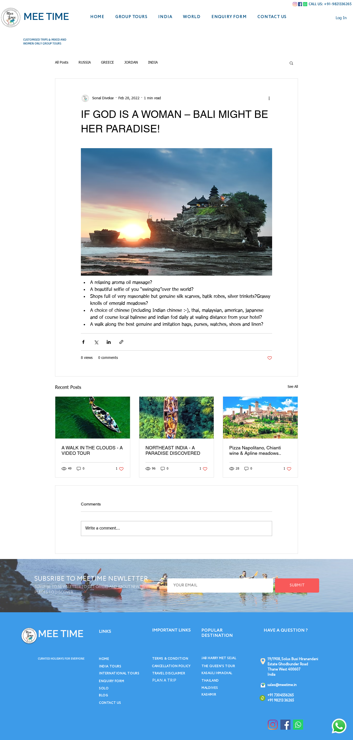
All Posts (61, 62)
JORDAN (131, 62)
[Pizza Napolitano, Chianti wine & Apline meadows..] (260, 418)
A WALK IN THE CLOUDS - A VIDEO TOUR (92, 450)
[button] (291, 63)
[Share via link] (121, 341)
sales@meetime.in (282, 685)
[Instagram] (295, 4)
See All (293, 387)
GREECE (107, 62)
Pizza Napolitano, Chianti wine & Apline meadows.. (255, 450)
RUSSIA (85, 62)
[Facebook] (300, 4)
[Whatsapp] (305, 4)
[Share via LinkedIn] (108, 341)
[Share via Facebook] (83, 341)
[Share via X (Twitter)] (96, 341)
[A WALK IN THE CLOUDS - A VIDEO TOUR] (92, 418)
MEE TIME (46, 16)
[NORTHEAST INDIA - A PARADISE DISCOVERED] (176, 418)
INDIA (153, 62)
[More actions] (269, 98)
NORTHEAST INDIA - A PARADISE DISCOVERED (172, 450)
